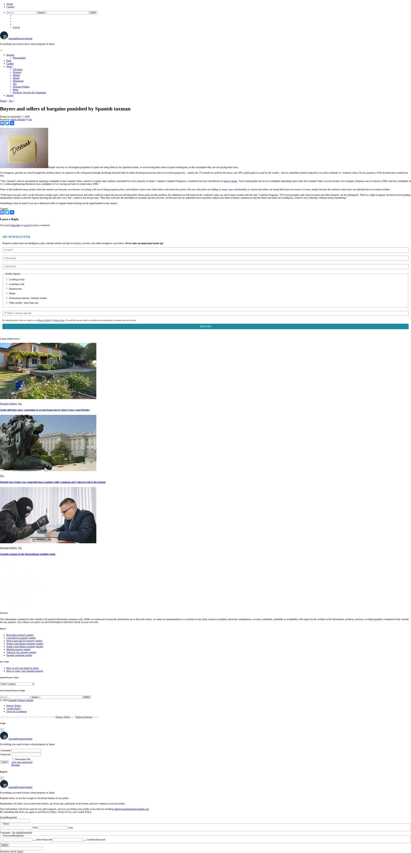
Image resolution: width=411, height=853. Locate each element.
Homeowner (15, 288)
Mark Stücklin (18, 119)
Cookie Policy (13, 708)
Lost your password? (22, 762)
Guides (10, 63)
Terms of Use (59, 320)
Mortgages (18, 81)
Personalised (19, 57)
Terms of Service (83, 717)
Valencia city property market (21, 652)
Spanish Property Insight (20, 700)
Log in (16, 27)
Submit (4, 845)
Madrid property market (18, 649)
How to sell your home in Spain (22, 668)
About (9, 4)
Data (8, 60)
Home (3, 100)
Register (15, 765)
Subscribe (15, 225)
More (15, 89)
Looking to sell (16, 284)
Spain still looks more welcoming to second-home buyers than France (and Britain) (45, 410)
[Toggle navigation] (1, 50)
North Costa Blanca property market (24, 643)
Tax (15, 83)
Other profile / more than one (23, 302)
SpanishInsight (20, 38)
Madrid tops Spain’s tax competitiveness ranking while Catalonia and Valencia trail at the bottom (52, 482)
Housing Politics (21, 86)
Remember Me (22, 759)
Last (70, 827)
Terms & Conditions (16, 711)
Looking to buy (16, 279)
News (9, 66)
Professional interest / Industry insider (27, 298)
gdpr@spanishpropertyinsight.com (131, 809)
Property (17, 72)
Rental (16, 78)
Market (16, 75)
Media (11, 293)
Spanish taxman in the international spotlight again (27, 554)
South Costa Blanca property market (24, 646)
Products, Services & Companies (29, 92)
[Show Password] (34, 840)
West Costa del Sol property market (24, 640)
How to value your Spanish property (24, 671)
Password (5, 754)
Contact (10, 6)
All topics (18, 69)
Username (5, 750)
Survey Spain (230, 181)
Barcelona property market (19, 635)
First (35, 827)
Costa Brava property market (21, 637)
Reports (10, 55)
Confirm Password (95, 839)
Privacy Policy (44, 320)
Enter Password (44, 839)
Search (9, 95)
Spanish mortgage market (19, 655)
